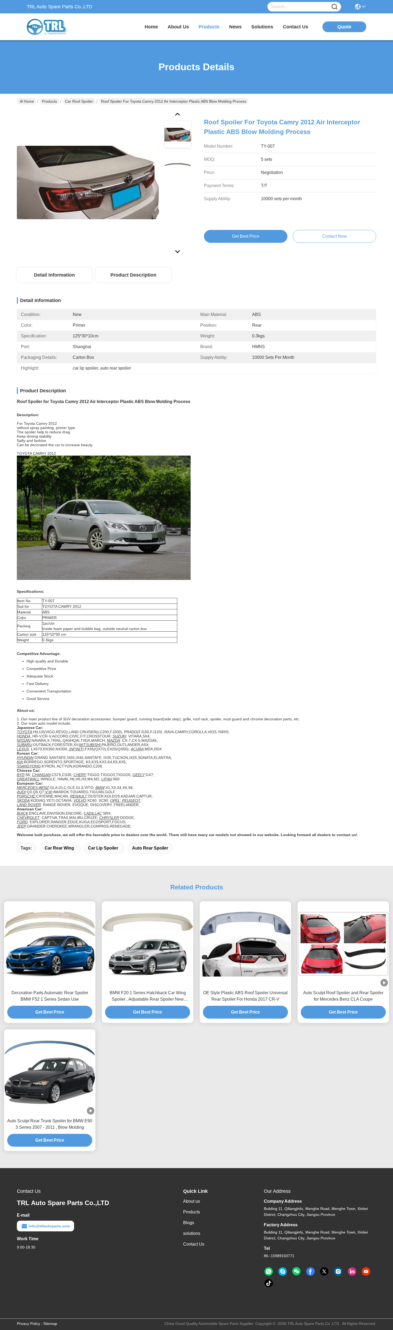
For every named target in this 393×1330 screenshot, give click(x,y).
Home (151, 26)
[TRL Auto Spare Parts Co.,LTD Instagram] (338, 1271)
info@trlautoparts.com (49, 1226)
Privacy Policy (28, 1323)
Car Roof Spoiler (79, 101)
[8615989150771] (268, 1271)
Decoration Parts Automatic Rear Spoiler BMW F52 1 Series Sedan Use (49, 995)
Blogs (188, 1222)
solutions (262, 26)
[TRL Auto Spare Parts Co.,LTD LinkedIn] (352, 1271)
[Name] (334, 6)
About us (191, 1201)
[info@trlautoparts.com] (282, 1271)
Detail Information (54, 275)
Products (49, 101)
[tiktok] (268, 1283)
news (235, 26)
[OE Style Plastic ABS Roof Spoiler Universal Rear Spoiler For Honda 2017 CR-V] (245, 944)
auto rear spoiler (150, 848)
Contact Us (193, 1244)
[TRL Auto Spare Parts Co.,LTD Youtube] (366, 1271)
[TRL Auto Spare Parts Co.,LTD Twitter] (324, 1271)
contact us (295, 26)
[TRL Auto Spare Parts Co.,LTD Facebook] (310, 1271)
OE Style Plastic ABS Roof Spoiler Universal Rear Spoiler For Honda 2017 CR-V (245, 995)
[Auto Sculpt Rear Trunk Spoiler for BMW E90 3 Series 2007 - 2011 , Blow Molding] (49, 1072)
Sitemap (50, 1323)
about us (178, 26)
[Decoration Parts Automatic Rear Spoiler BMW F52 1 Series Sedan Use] (49, 944)
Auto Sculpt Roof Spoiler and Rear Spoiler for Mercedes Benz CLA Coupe (343, 995)
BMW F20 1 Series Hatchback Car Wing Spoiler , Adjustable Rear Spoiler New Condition (148, 996)
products (209, 26)
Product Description (133, 275)
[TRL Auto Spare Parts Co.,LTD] (56, 27)
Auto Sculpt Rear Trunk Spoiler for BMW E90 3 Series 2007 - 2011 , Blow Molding (49, 1124)
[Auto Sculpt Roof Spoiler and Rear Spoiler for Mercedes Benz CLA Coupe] (343, 944)
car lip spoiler (103, 848)
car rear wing (59, 848)
